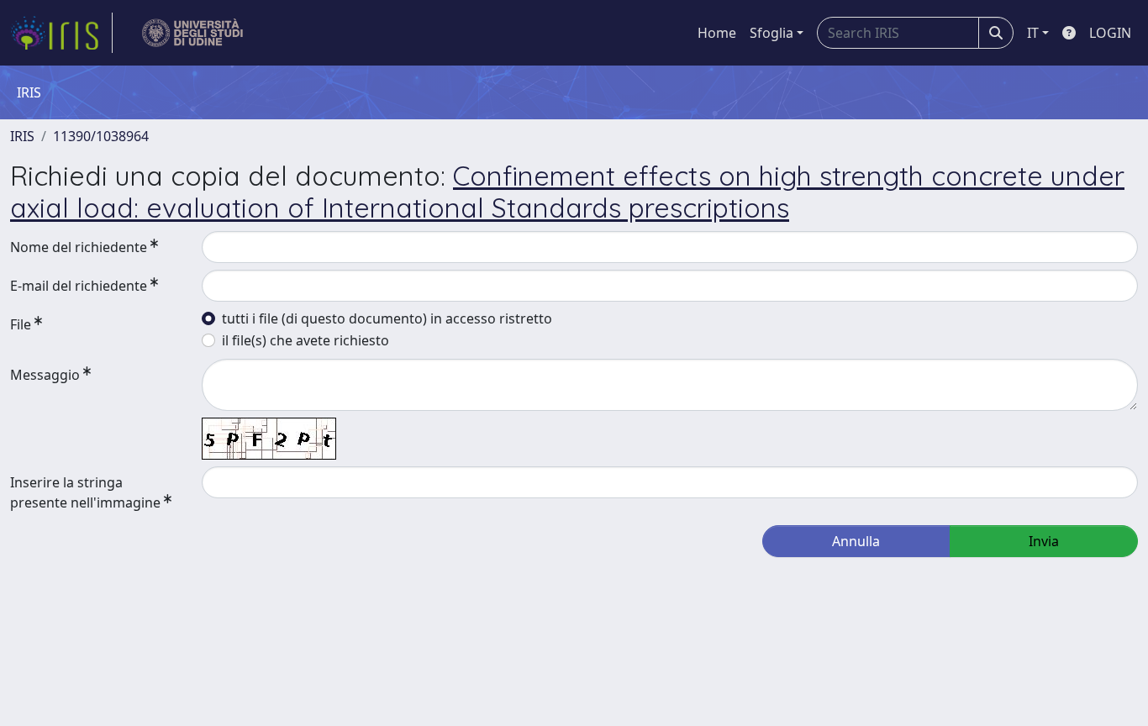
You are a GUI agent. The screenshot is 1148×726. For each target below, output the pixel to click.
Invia (1044, 541)
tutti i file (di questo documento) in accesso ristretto (387, 318)
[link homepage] (61, 33)
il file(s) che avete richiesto (305, 340)
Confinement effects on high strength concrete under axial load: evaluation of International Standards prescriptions (567, 191)
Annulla (856, 541)
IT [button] (1033, 33)
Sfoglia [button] (771, 33)
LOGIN (1110, 33)
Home (717, 33)
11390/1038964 (101, 136)
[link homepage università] (193, 33)
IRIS (22, 136)
